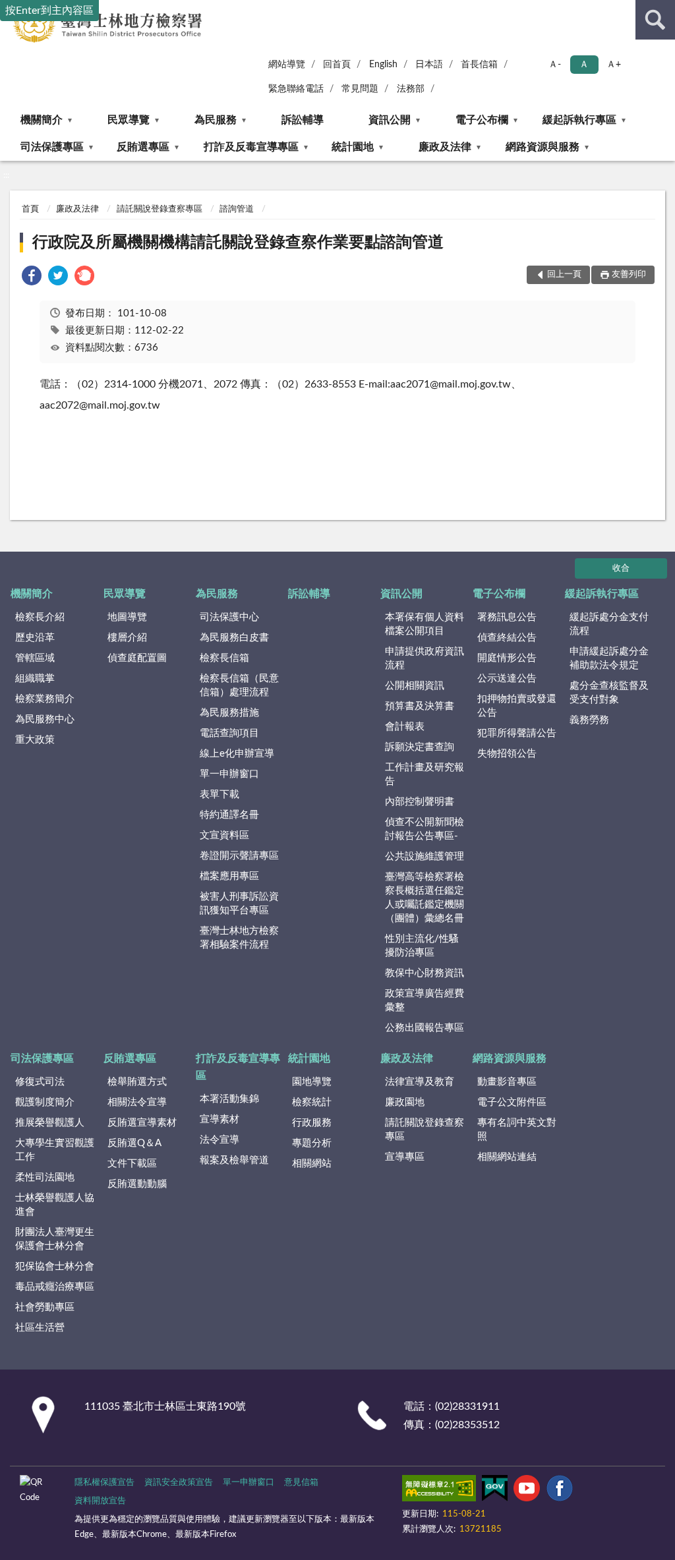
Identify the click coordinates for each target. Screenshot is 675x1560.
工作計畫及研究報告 (424, 774)
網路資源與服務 (542, 147)
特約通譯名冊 (229, 815)
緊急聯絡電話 (296, 89)
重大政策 (35, 740)
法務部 (411, 89)
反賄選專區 (143, 147)
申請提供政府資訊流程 (424, 658)
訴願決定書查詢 (419, 747)
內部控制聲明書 (419, 802)
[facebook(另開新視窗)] (559, 1491)
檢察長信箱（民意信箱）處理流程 (239, 685)
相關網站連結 (507, 1157)
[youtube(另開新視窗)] (527, 1491)
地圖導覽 (127, 617)
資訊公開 (389, 120)
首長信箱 (479, 64)
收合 (621, 568)
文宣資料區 (224, 835)
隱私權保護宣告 (104, 1482)
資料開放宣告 (100, 1501)
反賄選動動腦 (137, 1184)
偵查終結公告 (507, 638)
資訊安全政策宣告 (178, 1482)
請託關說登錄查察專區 (159, 209)
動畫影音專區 (507, 1082)
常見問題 (359, 89)
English (383, 64)
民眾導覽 (128, 120)
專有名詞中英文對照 (516, 1129)
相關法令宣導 (137, 1102)
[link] (32, 278)
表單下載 (219, 794)
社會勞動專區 (44, 1307)
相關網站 (312, 1164)
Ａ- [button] (554, 64)
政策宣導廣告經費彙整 (424, 1000)
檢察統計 (312, 1102)
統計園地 (353, 147)
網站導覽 (286, 64)
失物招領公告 (507, 754)
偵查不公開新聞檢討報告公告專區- (424, 829)
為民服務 (215, 120)
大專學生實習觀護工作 (54, 1150)
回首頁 (337, 64)
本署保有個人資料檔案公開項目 (424, 624)
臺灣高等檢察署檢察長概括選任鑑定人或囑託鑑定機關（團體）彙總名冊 (424, 897)
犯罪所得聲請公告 (516, 733)
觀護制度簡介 (44, 1102)
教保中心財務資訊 (424, 973)
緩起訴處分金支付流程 (609, 624)
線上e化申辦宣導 (237, 754)
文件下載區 (132, 1164)
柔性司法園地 (44, 1177)
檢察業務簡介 (44, 699)
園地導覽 (312, 1082)
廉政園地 (405, 1102)
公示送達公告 (507, 678)
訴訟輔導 (302, 120)
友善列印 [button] (629, 274)
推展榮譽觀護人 (49, 1123)
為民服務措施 (229, 713)
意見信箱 (301, 1482)
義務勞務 (589, 720)
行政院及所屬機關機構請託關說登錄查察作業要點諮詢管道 (238, 242)
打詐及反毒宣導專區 (251, 147)
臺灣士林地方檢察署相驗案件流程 (239, 938)
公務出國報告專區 (424, 1028)
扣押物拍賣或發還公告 (516, 706)
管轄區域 (35, 658)
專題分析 (312, 1143)
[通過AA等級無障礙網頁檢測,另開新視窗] (439, 1491)
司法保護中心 (229, 617)
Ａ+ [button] (613, 64)
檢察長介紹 (40, 617)
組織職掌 (35, 678)
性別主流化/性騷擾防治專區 (422, 946)
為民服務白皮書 (234, 638)
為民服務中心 (44, 719)
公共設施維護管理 (424, 856)
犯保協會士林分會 (54, 1266)
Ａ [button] (584, 64)
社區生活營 (40, 1328)
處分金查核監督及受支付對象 (609, 693)
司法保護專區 (52, 147)
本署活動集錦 (229, 1099)
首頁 (30, 209)
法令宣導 (219, 1140)
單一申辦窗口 (229, 774)
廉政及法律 (445, 147)
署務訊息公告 (507, 617)
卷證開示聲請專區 (239, 856)
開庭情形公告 (507, 658)
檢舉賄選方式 (137, 1082)
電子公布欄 (481, 120)
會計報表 (405, 727)
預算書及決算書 (419, 706)
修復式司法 (40, 1082)
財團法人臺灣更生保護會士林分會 (54, 1239)
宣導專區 (405, 1157)
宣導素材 (219, 1119)
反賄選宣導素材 (142, 1123)
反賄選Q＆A (134, 1143)
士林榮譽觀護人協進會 (54, 1205)
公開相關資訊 (414, 686)
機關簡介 (41, 120)
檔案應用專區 (229, 876)
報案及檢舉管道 (234, 1160)
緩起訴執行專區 (579, 120)
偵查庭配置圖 (137, 658)
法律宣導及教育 (419, 1082)
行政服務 (312, 1123)
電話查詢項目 (229, 733)
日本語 (429, 64)
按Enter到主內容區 (49, 10)
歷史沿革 (35, 638)
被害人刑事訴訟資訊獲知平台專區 (239, 903)
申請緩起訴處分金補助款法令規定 (609, 658)
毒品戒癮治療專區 (54, 1287)
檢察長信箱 (224, 658)
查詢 (655, 20)
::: (6, 175)
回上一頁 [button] (564, 274)
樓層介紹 (127, 638)
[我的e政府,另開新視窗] (494, 1491)
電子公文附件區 (511, 1102)
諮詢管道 (237, 209)
